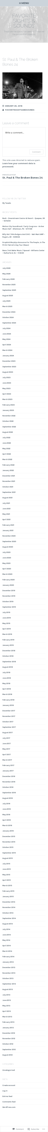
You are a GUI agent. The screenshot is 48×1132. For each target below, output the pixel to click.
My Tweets (6, 203)
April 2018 (6, 689)
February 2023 (8, 405)
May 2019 (6, 623)
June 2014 (6, 935)
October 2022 (7, 421)
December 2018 (8, 651)
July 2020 (6, 552)
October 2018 (7, 656)
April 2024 (6, 345)
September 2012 (9, 1049)
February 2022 (8, 465)
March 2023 (7, 399)
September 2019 (9, 607)
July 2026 (6, 268)
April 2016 (6, 820)
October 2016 (7, 787)
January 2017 (8, 771)
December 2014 (8, 902)
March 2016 (7, 825)
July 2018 (6, 672)
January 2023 (8, 410)
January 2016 (8, 831)
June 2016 (6, 809)
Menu (25, 3)
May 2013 (6, 1006)
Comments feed (8, 1102)
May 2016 (6, 815)
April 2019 (6, 629)
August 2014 (7, 924)
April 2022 (6, 454)
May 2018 (6, 683)
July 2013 (6, 995)
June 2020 (6, 558)
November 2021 (8, 481)
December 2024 (8, 312)
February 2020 (8, 580)
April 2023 (6, 394)
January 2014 (8, 962)
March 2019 (7, 634)
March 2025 (7, 306)
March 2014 (7, 951)
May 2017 (6, 749)
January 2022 (8, 470)
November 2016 (8, 782)
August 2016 (7, 798)
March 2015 (7, 886)
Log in (4, 1091)
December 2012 (8, 1033)
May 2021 (6, 514)
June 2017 (6, 744)
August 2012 (7, 1055)
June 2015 (6, 869)
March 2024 (7, 350)
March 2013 (7, 1017)
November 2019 (8, 596)
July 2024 (6, 328)
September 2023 (9, 367)
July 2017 (6, 738)
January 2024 (8, 356)
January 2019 (8, 645)
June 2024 (6, 334)
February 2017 (8, 765)
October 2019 (7, 602)
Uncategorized (8, 1070)
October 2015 (7, 847)
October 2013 (7, 978)
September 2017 (9, 727)
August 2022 (7, 432)
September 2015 (9, 853)
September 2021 (9, 492)
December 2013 (8, 967)
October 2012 (7, 1044)
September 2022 (9, 427)
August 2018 (7, 667)
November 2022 (8, 416)
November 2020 (9, 536)
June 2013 (6, 1000)
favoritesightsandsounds (19, 110)
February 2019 (8, 640)
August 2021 (7, 498)
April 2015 (6, 880)
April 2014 (6, 946)
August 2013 (7, 989)
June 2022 (6, 443)
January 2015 (8, 897)
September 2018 (9, 662)
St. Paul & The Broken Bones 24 (22, 176)
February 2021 (8, 525)
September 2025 (9, 290)
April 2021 (6, 519)
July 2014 (6, 929)
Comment (36, 152)
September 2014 (9, 918)
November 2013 (8, 973)
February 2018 (8, 700)
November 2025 (8, 285)
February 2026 (8, 279)
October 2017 (7, 722)
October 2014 (7, 913)
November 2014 (8, 907)
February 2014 (8, 957)
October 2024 (8, 317)
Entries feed (7, 1096)
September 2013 (9, 984)
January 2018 (8, 705)
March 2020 (7, 574)
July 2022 (6, 438)
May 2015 (6, 875)
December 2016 (8, 776)
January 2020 (8, 585)
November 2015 (8, 842)
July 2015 (6, 864)
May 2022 (6, 449)
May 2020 (6, 563)
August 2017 (7, 733)
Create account (8, 1085)
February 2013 (8, 1022)
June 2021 (6, 509)
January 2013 (8, 1028)
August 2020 (7, 547)
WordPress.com (8, 1107)
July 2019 (6, 612)
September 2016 (9, 793)
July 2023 (6, 377)
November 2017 (8, 716)
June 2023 (6, 383)
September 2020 (9, 541)
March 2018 (7, 694)
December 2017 (8, 711)
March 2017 (7, 760)
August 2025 (7, 296)
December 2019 (8, 591)
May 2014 (6, 940)
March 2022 (7, 459)
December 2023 (8, 361)
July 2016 (6, 804)
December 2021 (8, 476)
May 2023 (6, 388)
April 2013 (6, 1011)
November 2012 (8, 1038)
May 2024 (6, 339)
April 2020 (6, 569)
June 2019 (6, 618)
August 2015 (7, 858)
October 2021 (7, 487)
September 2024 (9, 323)
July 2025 (6, 301)
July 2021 (6, 503)
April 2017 (6, 755)
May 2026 (6, 274)
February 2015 (8, 891)
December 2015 (8, 836)
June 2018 (6, 678)
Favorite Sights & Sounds (24, 21)
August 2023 (7, 372)
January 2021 (7, 530)
